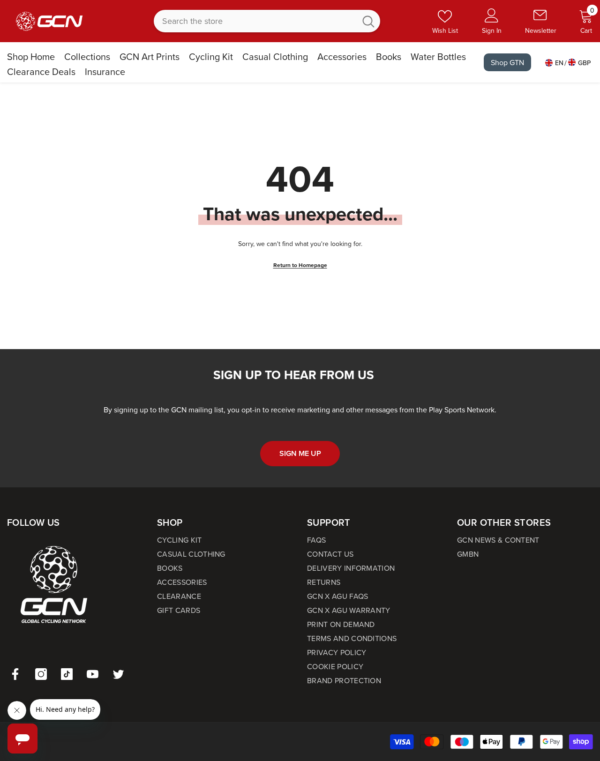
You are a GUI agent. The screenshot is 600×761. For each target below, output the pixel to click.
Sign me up (300, 453)
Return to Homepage (300, 265)
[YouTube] (92, 674)
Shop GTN (507, 62)
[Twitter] (118, 674)
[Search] (267, 21)
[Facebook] (15, 674)
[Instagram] (41, 674)
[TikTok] (67, 674)
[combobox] (255, 21)
